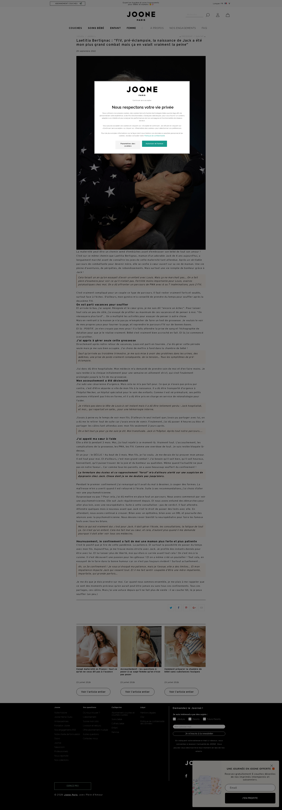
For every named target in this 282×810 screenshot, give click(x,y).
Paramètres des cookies (128, 145)
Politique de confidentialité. (154, 136)
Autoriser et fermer (154, 144)
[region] (142, 117)
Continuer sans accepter (142, 100)
